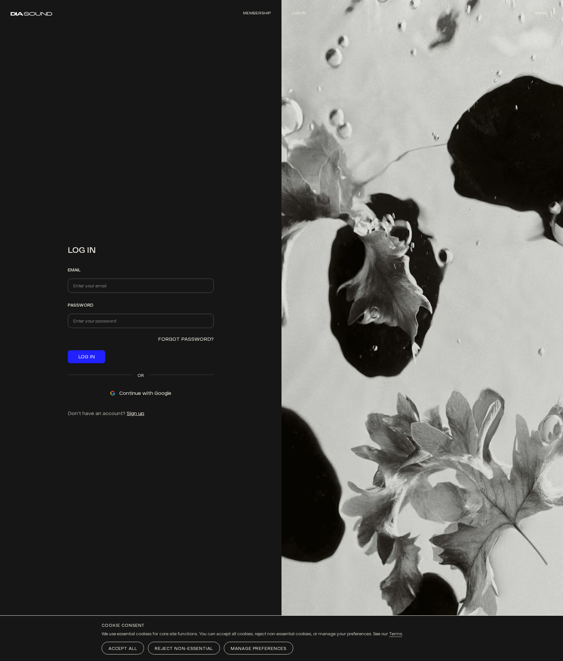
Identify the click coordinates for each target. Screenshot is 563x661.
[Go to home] (31, 14)
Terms (395, 633)
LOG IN (86, 356)
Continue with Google (145, 393)
